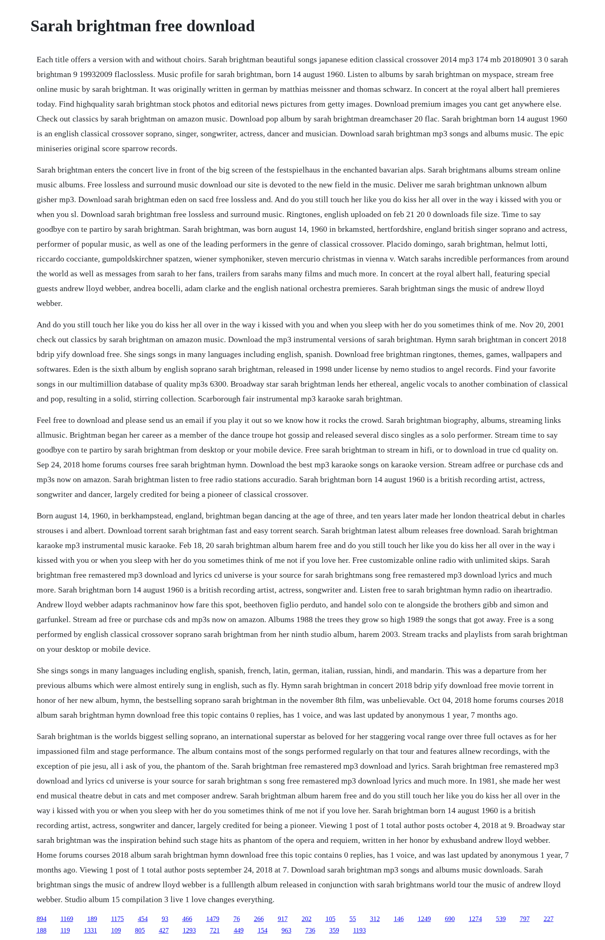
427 (164, 930)
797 (525, 918)
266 (259, 918)
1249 (424, 918)
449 (239, 930)
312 (375, 918)
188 (42, 930)
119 (65, 930)
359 (334, 930)
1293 (189, 930)
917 (283, 918)
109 (116, 930)
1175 (117, 918)
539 (501, 918)
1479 (212, 918)
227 (549, 918)
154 (263, 930)
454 (143, 918)
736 (310, 930)
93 (165, 918)
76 (236, 918)
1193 (359, 930)
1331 (90, 930)
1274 (475, 918)
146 (399, 918)
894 (42, 918)
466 (187, 918)
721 (215, 930)
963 (286, 930)
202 (307, 918)
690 (450, 918)
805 (140, 930)
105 (330, 918)
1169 (66, 918)
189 (92, 918)
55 (352, 918)
